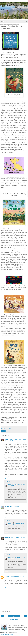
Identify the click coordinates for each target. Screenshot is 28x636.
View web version (14, 619)
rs (11, 54)
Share (3, 431)
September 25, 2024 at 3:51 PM (18, 508)
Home (14, 616)
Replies (8, 481)
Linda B (10, 484)
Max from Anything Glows (11, 439)
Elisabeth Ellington (10, 576)
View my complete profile (6, 634)
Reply (6, 478)
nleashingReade (7, 54)
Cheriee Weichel (9, 537)
